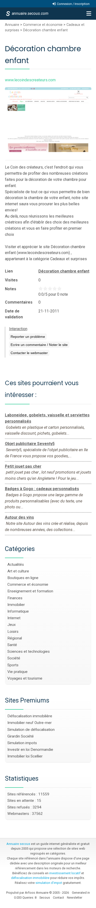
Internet (13, 618)
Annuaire (12, 25)
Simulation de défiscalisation (31, 729)
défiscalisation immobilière (30, 878)
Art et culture (18, 571)
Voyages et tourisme (24, 678)
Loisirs (12, 631)
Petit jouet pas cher (23, 466)
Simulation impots (22, 743)
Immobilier (16, 604)
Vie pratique (17, 671)
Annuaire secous (18, 844)
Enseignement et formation (30, 591)
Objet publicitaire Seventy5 (30, 443)
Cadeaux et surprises (68, 259)
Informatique (18, 611)
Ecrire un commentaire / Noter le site (39, 345)
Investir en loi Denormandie (30, 749)
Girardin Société (20, 736)
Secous (44, 897)
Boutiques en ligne (22, 578)
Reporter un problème (28, 337)
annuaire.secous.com (30, 13)
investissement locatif (64, 873)
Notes (10, 289)
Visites (11, 280)
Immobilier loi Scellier (25, 756)
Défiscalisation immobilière (29, 716)
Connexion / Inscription (73, 4)
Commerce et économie (43, 25)
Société (13, 658)
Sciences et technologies (28, 651)
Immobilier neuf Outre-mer (29, 722)
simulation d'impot (48, 883)
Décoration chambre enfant (45, 30)
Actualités (15, 564)
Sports (12, 665)
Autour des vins (19, 517)
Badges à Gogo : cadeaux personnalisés (42, 488)
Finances (14, 598)
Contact (58, 897)
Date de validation (14, 314)
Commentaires (18, 302)
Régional (14, 638)
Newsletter (74, 897)
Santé (12, 645)
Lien (9, 271)
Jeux (11, 624)
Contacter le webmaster (29, 353)
